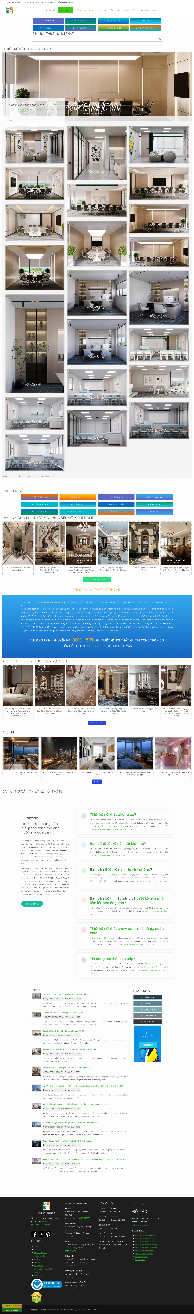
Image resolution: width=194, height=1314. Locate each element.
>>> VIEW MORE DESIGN (97, 579)
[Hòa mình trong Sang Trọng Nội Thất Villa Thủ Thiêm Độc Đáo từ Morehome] (113, 685)
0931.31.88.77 (72, 1218)
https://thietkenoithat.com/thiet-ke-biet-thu (107, 855)
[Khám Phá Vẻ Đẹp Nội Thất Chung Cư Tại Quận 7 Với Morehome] (49, 543)
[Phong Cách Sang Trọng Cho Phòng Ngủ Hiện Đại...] (59, 753)
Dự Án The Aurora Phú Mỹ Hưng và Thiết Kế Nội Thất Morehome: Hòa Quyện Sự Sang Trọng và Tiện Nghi (84, 1159)
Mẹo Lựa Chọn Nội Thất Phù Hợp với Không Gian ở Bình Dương (67, 994)
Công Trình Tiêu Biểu (43, 109)
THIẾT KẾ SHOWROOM (39, 504)
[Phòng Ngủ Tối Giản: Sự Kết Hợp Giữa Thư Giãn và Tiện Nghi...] (135, 753)
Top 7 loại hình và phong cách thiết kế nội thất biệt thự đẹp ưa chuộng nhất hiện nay (77, 1104)
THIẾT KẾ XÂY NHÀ (154, 504)
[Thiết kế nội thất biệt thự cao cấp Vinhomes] (18, 543)
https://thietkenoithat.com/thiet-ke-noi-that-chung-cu (112, 829)
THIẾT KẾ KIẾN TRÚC (81, 28)
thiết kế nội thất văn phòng (127, 869)
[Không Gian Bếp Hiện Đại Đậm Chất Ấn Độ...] (21, 753)
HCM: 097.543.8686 (32, 2)
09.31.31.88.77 (96, 646)
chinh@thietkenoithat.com (71, 2)
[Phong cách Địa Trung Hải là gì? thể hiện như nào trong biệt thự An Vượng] (176, 543)
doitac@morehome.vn (140, 1225)
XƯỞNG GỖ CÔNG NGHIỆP (145, 28)
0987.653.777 (49, 1225)
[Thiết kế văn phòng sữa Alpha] (35, 145)
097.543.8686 (70, 1251)
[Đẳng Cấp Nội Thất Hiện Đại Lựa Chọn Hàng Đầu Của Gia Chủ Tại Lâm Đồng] (81, 685)
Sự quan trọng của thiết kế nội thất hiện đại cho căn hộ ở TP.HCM (69, 1049)
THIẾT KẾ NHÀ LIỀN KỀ (48, 28)
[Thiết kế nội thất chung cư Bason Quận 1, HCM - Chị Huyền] (113, 543)
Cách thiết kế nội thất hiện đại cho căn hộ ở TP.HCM (64, 1031)
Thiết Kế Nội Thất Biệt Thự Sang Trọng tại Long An (63, 1013)
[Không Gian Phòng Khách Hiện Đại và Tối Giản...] (97, 753)
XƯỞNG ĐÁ (154, 512)
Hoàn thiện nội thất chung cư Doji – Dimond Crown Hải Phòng (67, 1068)
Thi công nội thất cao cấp (111, 958)
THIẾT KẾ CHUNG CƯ (81, 21)
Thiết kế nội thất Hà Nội (26, 109)
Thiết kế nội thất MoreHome (58, 1309)
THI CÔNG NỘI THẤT (145, 21)
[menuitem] (50, 10)
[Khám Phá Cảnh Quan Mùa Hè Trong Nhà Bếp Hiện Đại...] (173, 753)
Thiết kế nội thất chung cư (112, 814)
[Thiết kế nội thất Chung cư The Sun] (144, 685)
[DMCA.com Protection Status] (36, 1297)
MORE (97, 782)
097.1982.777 (36, 1225)
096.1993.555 (70, 1236)
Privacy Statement (78, 1309)
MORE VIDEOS (97, 723)
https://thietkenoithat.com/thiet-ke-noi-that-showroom (143, 944)
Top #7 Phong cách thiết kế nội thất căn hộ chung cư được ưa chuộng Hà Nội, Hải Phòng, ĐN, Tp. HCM (83, 1086)
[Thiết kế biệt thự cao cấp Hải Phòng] (144, 543)
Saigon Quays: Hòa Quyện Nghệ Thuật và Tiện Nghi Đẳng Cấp (67, 1141)
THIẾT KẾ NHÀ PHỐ (116, 497)
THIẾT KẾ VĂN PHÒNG (154, 497)
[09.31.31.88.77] (14, 1310)
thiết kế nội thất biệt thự (124, 843)
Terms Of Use (93, 1309)
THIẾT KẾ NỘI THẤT (48, 21)
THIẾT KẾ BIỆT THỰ (113, 21)
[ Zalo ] (5, 1306)
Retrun (57, 104)
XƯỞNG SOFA (116, 512)
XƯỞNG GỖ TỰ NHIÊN (113, 28)
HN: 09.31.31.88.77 (15, 2)
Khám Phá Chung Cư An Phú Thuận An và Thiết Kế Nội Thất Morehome (70, 1123)
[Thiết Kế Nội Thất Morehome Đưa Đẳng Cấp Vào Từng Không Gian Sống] (49, 685)
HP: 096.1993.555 (49, 2)
